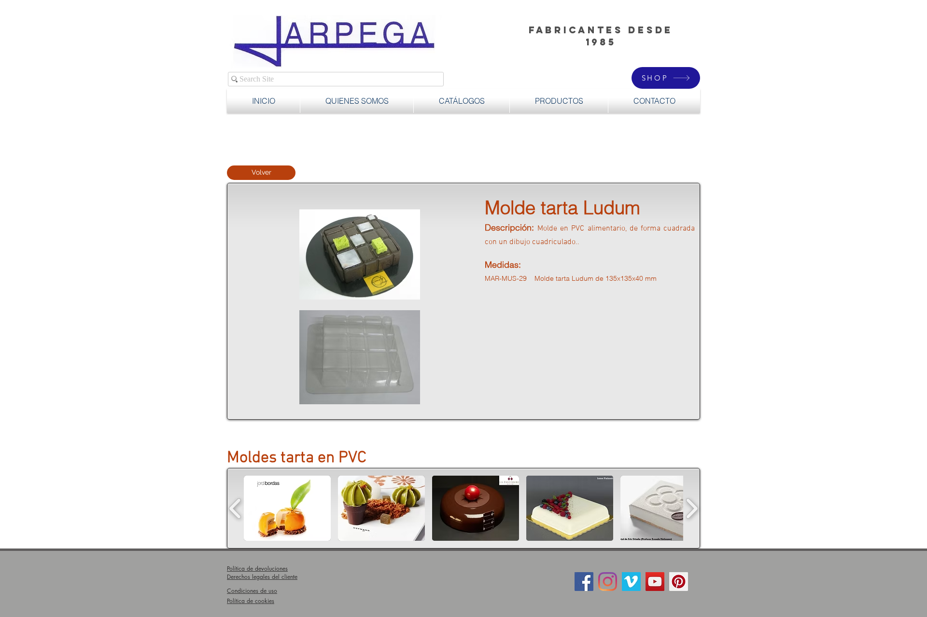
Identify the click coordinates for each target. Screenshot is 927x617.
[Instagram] (607, 581)
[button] (559, 101)
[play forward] (691, 508)
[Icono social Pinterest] (678, 581)
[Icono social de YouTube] (655, 581)
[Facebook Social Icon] (584, 581)
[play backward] (235, 508)
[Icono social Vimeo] (631, 581)
